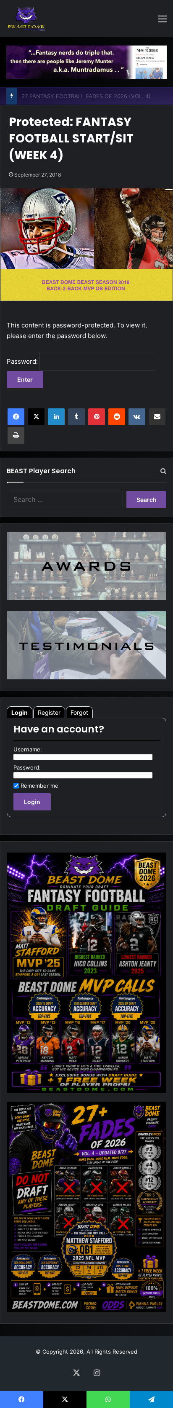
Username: (27, 749)
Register (49, 712)
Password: (23, 361)
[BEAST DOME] (26, 18)
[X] (36, 416)
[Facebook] (16, 416)
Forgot (79, 712)
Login (19, 712)
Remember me (39, 785)
